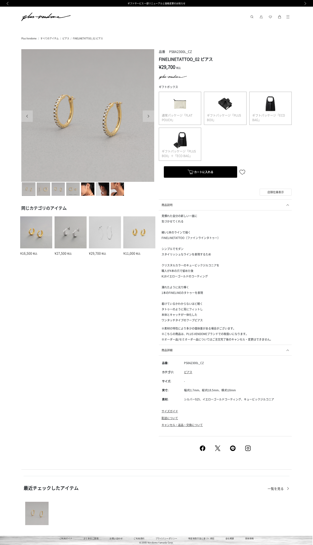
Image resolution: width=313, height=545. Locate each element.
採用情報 (249, 538)
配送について (170, 418)
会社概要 (229, 538)
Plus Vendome (29, 38)
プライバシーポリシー (166, 538)
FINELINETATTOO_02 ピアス (88, 38)
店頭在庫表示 (275, 192)
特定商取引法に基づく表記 (201, 538)
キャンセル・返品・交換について (182, 425)
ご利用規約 (139, 538)
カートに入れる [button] (203, 172)
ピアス (65, 38)
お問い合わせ (116, 538)
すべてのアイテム (49, 38)
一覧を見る (276, 488)
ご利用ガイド (65, 538)
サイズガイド (170, 411)
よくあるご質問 (91, 538)
